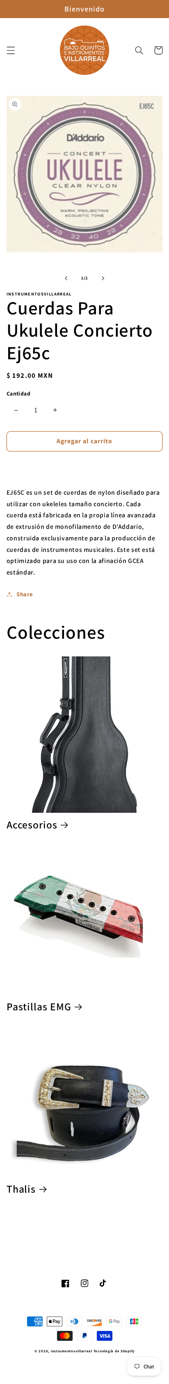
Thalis (21, 1189)
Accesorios (32, 825)
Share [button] (24, 594)
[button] (10, 50)
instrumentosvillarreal (71, 1351)
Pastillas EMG (39, 1006)
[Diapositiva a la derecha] (103, 278)
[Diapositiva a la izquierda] (66, 278)
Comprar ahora (85, 465)
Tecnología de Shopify (114, 1351)
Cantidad (18, 393)
